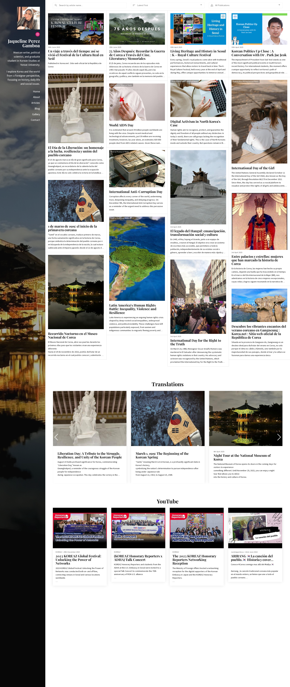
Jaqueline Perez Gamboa (24, 43)
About (36, 97)
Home (36, 91)
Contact (35, 120)
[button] (279, 437)
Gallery (36, 114)
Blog (37, 108)
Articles (35, 102)
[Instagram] (37, 35)
